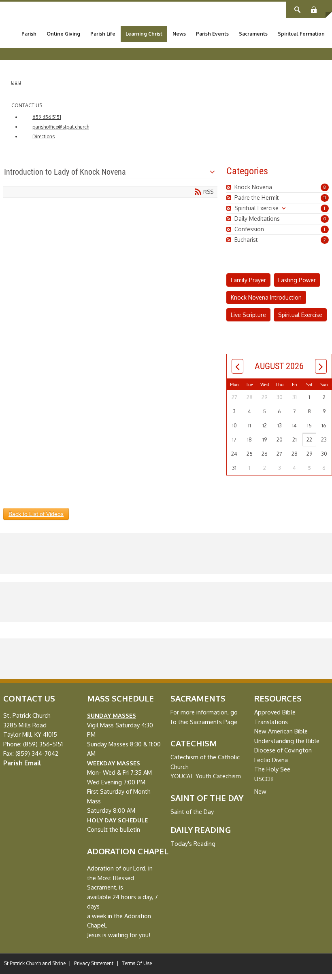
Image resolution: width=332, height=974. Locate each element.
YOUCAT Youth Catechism (205, 776)
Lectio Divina (271, 759)
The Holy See (272, 769)
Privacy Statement (93, 963)
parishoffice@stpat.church (60, 127)
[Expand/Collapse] (283, 208)
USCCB (263, 778)
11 (324, 198)
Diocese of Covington (283, 750)
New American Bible (281, 731)
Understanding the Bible (286, 740)
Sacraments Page (213, 721)
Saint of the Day (192, 811)
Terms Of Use (137, 963)
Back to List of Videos (36, 514)
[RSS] (229, 187)
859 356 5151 (46, 117)
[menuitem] (29, 34)
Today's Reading (192, 843)
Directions (43, 136)
